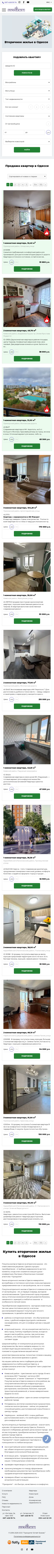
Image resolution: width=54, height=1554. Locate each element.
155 (41, 184)
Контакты (6, 1510)
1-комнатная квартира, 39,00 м (19, 595)
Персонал (6, 1507)
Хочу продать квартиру (43, 9)
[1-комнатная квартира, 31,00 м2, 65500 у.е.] (27, 392)
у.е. (48, 132)
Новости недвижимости (12, 1504)
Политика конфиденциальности (27, 1536)
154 (35, 184)
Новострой (33, 1494)
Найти (27, 150)
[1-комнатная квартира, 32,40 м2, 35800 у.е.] (27, 214)
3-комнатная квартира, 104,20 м (20, 507)
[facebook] (23, 2)
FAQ (4, 1497)
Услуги (5, 1494)
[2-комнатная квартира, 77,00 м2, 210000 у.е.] (27, 654)
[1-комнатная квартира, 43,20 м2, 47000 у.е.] (27, 739)
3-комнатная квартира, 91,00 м (19, 1117)
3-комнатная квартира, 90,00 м (19, 1202)
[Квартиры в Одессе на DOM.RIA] (33, 1542)
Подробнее (27, 269)
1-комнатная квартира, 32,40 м (19, 243)
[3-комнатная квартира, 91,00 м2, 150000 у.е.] (27, 1089)
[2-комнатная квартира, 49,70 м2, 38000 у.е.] (27, 302)
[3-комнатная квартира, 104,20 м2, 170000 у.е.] (27, 479)
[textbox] (27, 141)
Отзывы (5, 1500)
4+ (48, 107)
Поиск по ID (27, 73)
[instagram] (19, 2)
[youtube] (28, 2)
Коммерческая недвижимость (35, 1501)
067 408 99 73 (27, 1516)
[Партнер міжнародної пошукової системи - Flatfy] (13, 1542)
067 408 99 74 (11, 2)
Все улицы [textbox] (10, 91)
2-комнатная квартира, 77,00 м (19, 682)
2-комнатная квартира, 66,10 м (19, 1032)
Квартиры (33, 1491)
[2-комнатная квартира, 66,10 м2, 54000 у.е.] (27, 1004)
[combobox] (27, 82)
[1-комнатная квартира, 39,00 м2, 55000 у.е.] (27, 567)
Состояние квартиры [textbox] (14, 116)
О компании (7, 1491)
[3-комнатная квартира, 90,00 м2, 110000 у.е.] (27, 1174)
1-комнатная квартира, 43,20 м (19, 767)
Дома (31, 1497)
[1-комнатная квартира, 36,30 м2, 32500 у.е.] (27, 829)
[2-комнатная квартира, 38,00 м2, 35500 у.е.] (27, 919)
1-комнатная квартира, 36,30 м (19, 857)
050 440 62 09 (45, 1518)
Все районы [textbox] (10, 82)
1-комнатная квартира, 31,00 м (19, 420)
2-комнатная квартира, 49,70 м (19, 330)
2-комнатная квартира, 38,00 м (19, 947)
